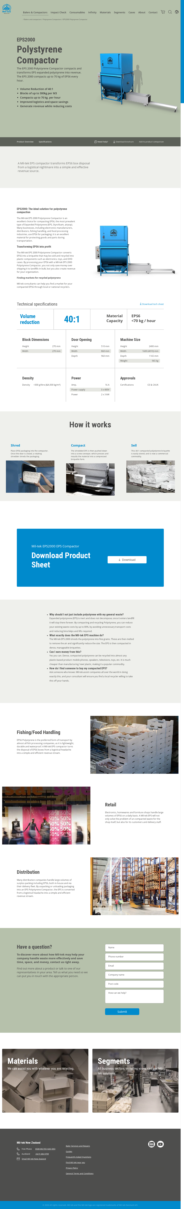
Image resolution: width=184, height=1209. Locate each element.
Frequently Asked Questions (78, 1157)
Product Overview (25, 141)
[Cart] (163, 12)
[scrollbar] (182, 604)
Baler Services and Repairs (78, 1146)
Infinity (92, 12)
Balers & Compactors (35, 12)
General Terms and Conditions (79, 1173)
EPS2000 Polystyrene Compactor (75, 19)
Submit (122, 1012)
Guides (69, 1151)
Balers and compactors (32, 19)
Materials (105, 12)
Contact (153, 12)
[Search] (170, 12)
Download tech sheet (153, 304)
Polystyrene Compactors (52, 19)
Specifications (45, 141)
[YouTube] (160, 1144)
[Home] (6, 8)
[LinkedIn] (151, 1144)
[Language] (176, 12)
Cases (132, 12)
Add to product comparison (151, 141)
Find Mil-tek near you (75, 1162)
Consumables (77, 12)
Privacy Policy (72, 1168)
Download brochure (125, 141)
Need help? (103, 141)
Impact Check (58, 12)
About (141, 12)
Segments (119, 12)
